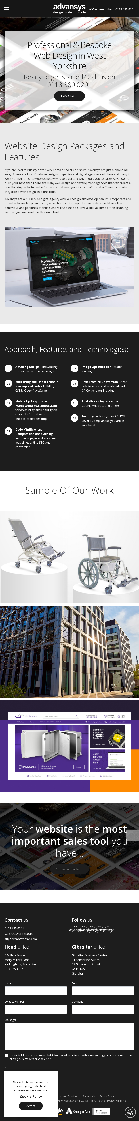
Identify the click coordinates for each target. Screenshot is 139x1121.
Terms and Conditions (67, 1096)
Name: (9, 983)
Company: (78, 1001)
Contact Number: (16, 1001)
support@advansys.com (21, 939)
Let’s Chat (67, 96)
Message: (10, 1020)
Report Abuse (107, 1096)
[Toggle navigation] (6, 9)
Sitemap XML (90, 1096)
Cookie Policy (31, 1096)
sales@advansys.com (19, 934)
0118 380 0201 (69, 84)
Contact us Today (68, 869)
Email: (76, 983)
